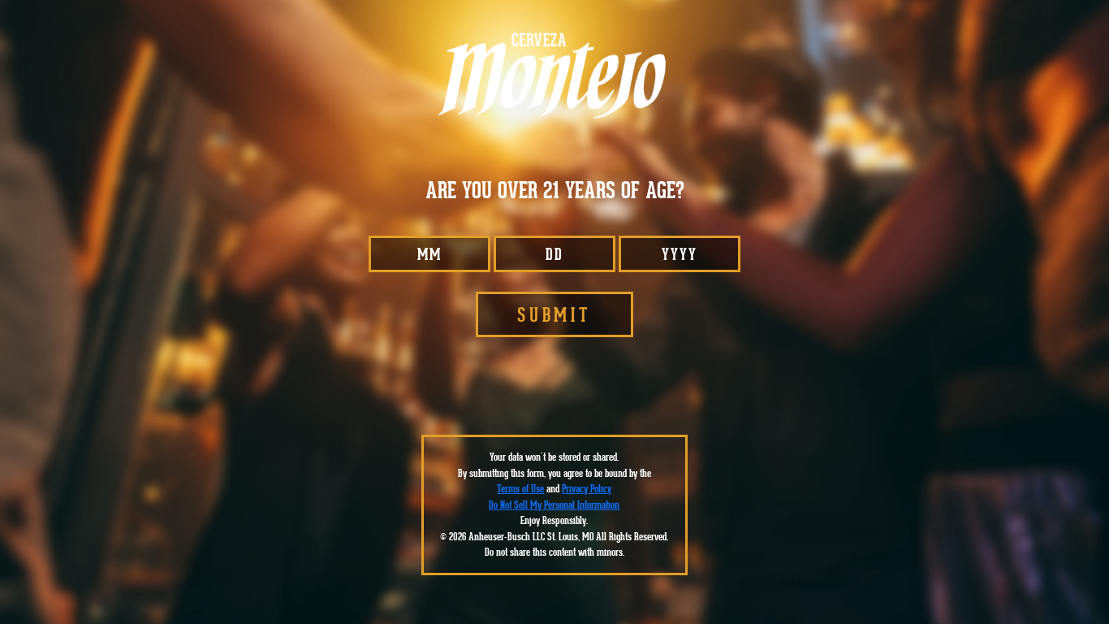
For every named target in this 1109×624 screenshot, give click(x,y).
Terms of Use (520, 489)
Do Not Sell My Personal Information (554, 505)
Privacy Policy (586, 489)
